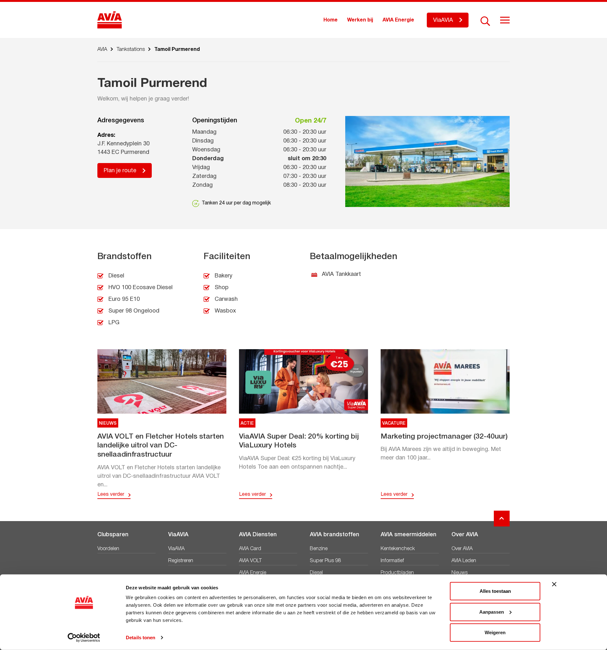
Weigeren (495, 632)
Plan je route (120, 170)
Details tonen (140, 637)
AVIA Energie (398, 20)
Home (330, 20)
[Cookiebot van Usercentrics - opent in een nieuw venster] (84, 637)
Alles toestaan (495, 591)
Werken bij (360, 20)
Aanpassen (491, 611)
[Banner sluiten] (554, 584)
